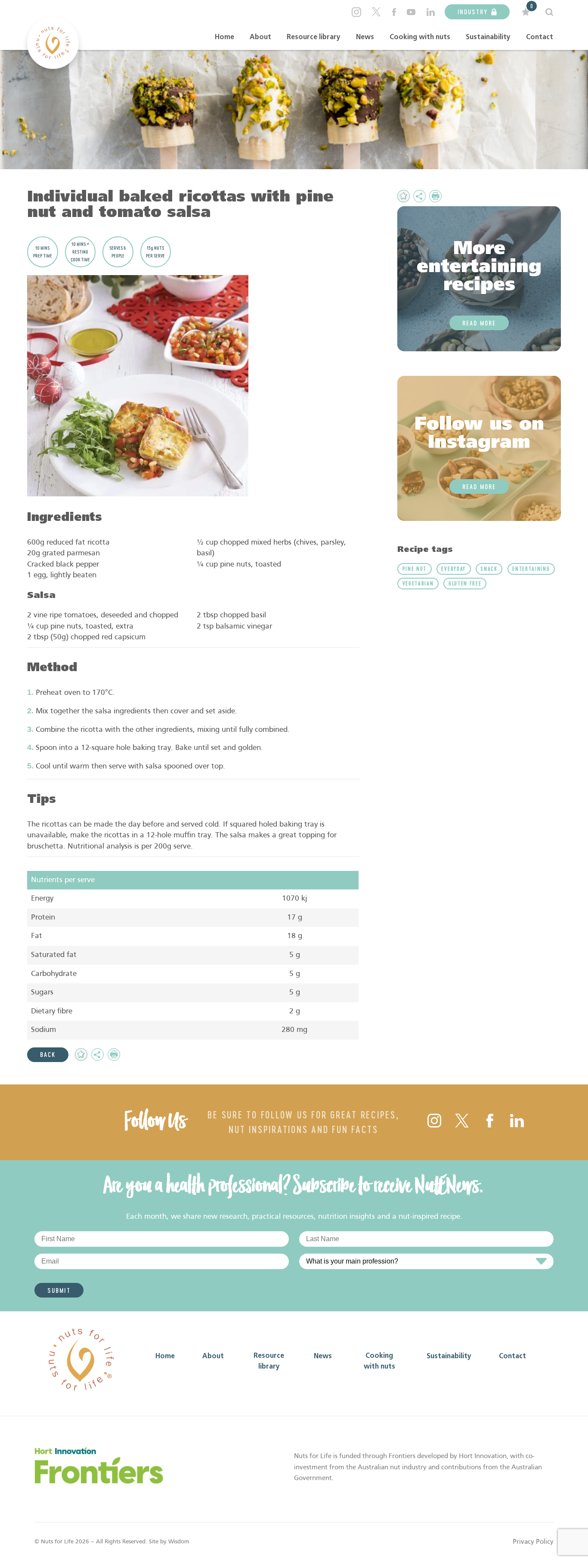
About (260, 37)
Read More (479, 323)
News (365, 37)
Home (224, 37)
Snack (488, 569)
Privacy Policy (533, 1542)
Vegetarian (418, 583)
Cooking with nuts (420, 37)
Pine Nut (414, 569)
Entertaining (531, 569)
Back (48, 1054)
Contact (539, 37)
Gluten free (465, 583)
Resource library (313, 37)
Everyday (453, 569)
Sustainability (488, 37)
